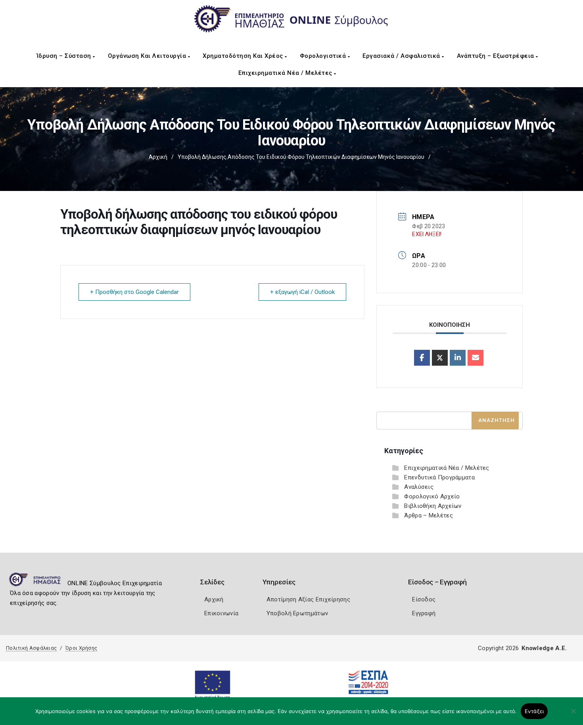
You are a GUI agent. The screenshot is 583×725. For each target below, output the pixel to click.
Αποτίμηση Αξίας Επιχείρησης (308, 599)
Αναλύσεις (418, 486)
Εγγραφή (423, 613)
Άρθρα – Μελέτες (428, 515)
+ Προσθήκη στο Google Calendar (134, 292)
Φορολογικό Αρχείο (432, 496)
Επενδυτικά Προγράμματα (439, 477)
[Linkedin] (458, 358)
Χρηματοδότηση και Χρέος (244, 55)
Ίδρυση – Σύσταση (64, 55)
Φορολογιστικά (324, 55)
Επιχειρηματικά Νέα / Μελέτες (286, 72)
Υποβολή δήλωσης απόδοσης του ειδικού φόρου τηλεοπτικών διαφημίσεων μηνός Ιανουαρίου (301, 157)
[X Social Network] (440, 358)
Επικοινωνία (221, 613)
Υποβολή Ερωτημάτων (297, 613)
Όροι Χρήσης (81, 648)
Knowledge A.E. (544, 648)
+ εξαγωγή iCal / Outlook (302, 292)
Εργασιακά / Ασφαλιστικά (402, 55)
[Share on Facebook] (422, 358)
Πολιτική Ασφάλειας (31, 648)
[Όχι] (573, 715)
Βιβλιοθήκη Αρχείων (432, 505)
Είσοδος (423, 599)
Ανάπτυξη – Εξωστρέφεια (496, 55)
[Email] (475, 358)
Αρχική (158, 157)
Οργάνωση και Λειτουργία (148, 55)
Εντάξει (534, 711)
